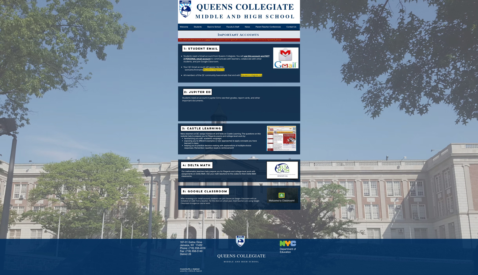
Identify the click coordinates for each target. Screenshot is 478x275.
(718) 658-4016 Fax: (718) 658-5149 (193, 250)
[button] (198, 27)
